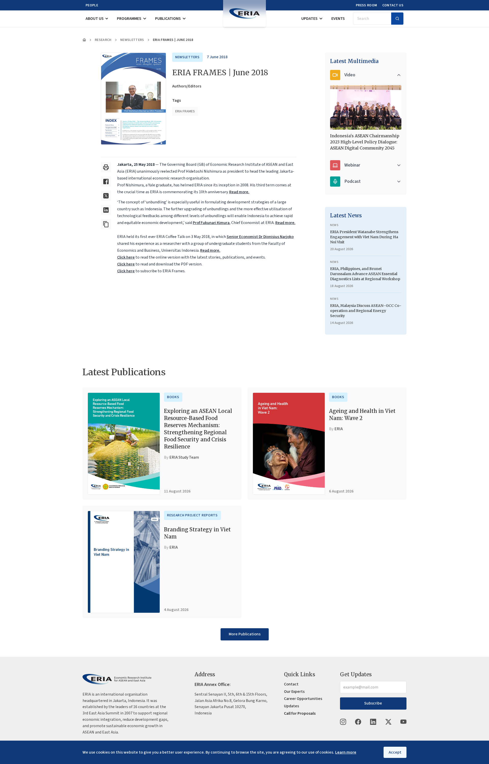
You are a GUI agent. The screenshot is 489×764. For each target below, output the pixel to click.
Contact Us (393, 5)
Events (338, 18)
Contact (291, 684)
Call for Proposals (300, 713)
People (92, 5)
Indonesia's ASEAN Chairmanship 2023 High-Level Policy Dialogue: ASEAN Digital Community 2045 (364, 142)
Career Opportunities (303, 698)
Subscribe (373, 703)
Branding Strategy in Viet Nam (197, 533)
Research (103, 39)
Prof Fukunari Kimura (211, 223)
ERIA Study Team (184, 457)
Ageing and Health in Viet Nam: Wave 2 (362, 414)
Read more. (239, 192)
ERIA (338, 429)
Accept (395, 752)
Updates (309, 18)
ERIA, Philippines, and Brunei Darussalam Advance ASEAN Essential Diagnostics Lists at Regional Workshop (365, 273)
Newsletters (132, 39)
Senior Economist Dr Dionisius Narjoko (260, 236)
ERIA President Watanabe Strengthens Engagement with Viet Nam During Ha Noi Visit (364, 237)
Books (173, 397)
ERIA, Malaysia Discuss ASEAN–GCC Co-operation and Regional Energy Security (365, 310)
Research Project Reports (192, 515)
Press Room (366, 5)
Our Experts (294, 691)
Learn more (345, 752)
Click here (126, 257)
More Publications (245, 634)
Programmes (129, 18)
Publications (168, 18)
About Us (95, 18)
